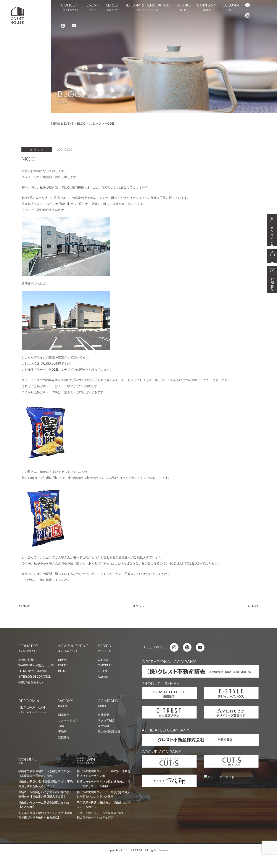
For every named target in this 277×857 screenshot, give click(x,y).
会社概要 (103, 714)
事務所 (62, 731)
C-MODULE (105, 665)
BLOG (81, 123)
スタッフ (95, 123)
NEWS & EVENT (62, 123)
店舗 (61, 726)
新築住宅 (63, 714)
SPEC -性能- (26, 659)
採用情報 (103, 726)
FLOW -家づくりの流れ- (33, 671)
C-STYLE (104, 671)
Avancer (103, 676)
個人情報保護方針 (109, 731)
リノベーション (68, 720)
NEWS (62, 659)
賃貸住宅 (63, 737)
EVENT (63, 665)
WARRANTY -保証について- (36, 665)
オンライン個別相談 (272, 233)
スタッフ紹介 (106, 720)
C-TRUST (104, 659)
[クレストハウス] (17, 15)
